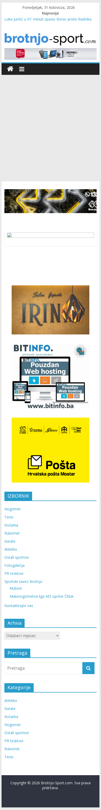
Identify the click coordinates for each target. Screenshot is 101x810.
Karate (10, 541)
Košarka (11, 525)
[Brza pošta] (50, 201)
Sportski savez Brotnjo (23, 581)
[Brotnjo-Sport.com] (10, 69)
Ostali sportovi (16, 557)
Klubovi (16, 588)
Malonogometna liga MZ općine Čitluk (42, 596)
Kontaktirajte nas (18, 605)
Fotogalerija (14, 565)
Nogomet (12, 508)
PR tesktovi (13, 573)
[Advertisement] (50, 128)
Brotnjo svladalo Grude (23, 16)
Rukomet (12, 533)
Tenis (8, 517)
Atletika (10, 549)
